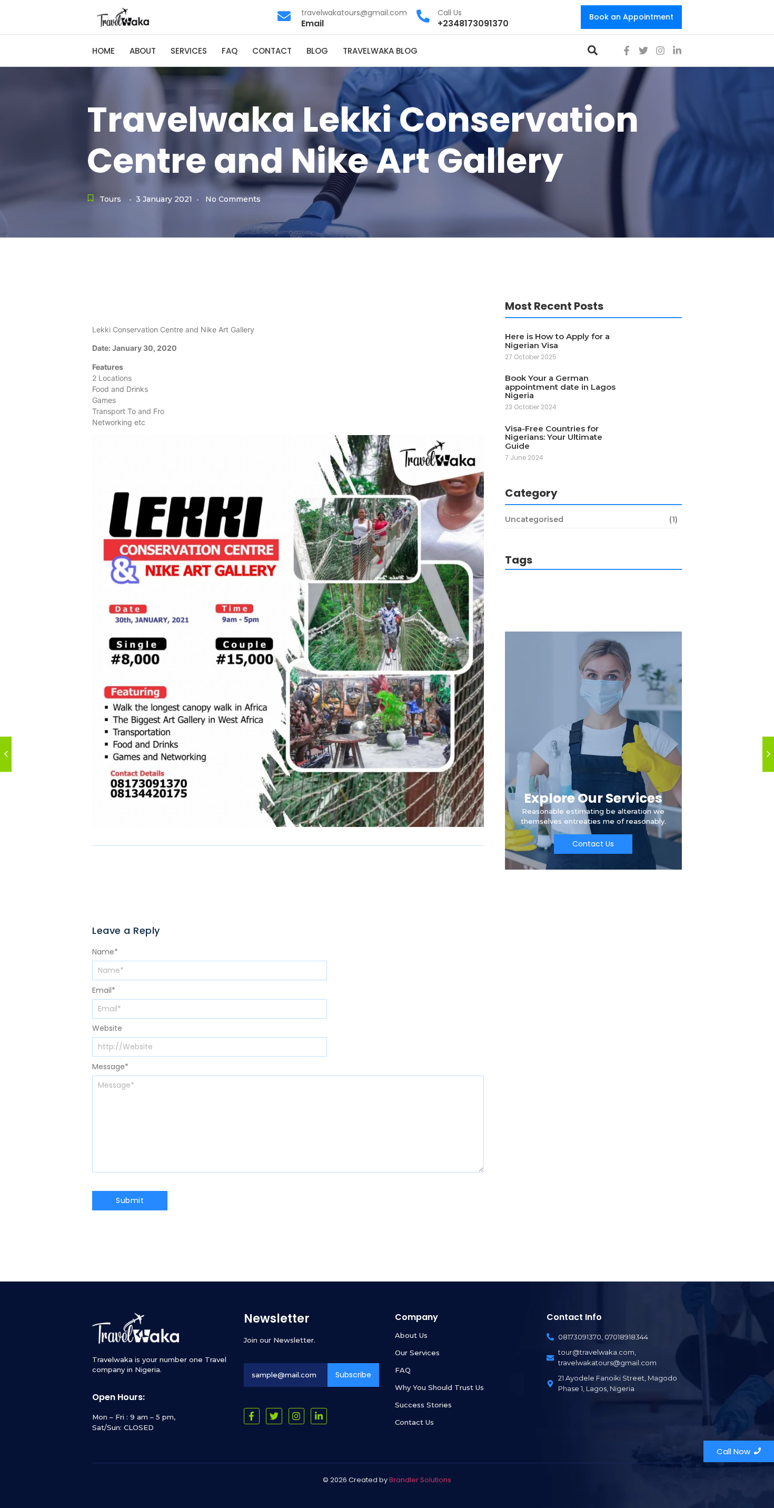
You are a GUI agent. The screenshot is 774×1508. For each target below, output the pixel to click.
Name (105, 951)
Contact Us (414, 1422)
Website (107, 1028)
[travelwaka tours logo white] (135, 1328)
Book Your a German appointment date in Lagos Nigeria (560, 387)
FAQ (403, 1370)
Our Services (417, 1352)
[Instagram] (660, 50)
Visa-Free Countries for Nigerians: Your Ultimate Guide (553, 438)
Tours (110, 199)
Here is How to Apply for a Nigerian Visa (557, 341)
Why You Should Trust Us (439, 1387)
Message (110, 1066)
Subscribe (353, 1374)
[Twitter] (643, 50)
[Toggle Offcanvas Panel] (593, 50)
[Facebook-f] (626, 50)
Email (103, 990)
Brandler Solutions (420, 1480)
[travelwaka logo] (123, 16)
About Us (411, 1335)
